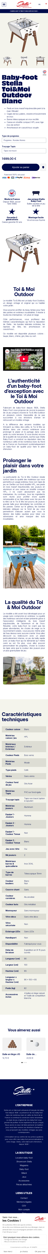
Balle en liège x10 (11, 1054)
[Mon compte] (42, 4)
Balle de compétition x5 (34, 1055)
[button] (4, 4)
